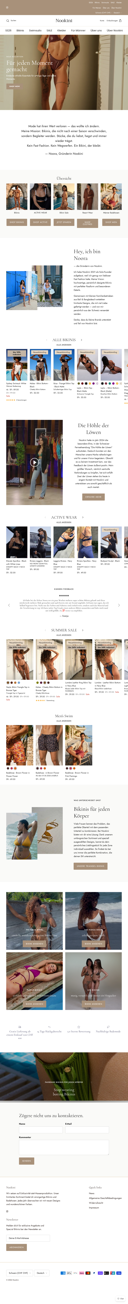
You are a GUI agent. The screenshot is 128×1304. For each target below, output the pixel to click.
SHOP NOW (14, 91)
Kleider (100, 8)
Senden (26, 1166)
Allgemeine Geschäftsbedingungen (105, 1203)
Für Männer (109, 8)
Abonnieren (17, 1252)
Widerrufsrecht (96, 1208)
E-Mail (68, 1129)
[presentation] (97, 389)
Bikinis (104, 2)
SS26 (98, 2)
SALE (120, 2)
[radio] (78, 388)
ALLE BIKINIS (64, 345)
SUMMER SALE (64, 635)
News (91, 1198)
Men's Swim (64, 721)
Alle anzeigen (63, 350)
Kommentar (25, 1142)
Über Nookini (116, 13)
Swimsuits (112, 2)
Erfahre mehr (93, 502)
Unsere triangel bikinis (90, 871)
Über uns (118, 8)
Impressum (94, 1213)
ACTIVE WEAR (64, 522)
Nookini (16, 1285)
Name (22, 1129)
